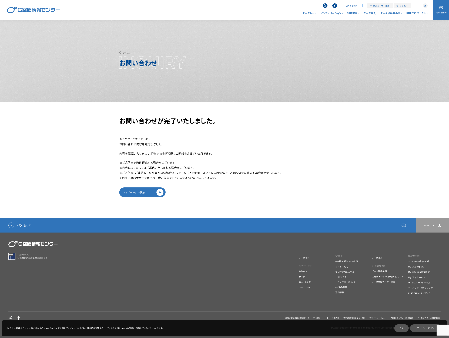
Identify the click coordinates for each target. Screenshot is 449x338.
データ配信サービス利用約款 (429, 318)
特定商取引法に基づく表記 (354, 318)
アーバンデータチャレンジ (420, 288)
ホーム (126, 52)
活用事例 (339, 292)
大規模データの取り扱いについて (388, 276)
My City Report (416, 266)
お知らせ (303, 271)
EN (425, 5)
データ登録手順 (379, 271)
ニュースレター (306, 282)
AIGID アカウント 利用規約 (402, 318)
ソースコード (318, 318)
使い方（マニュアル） (344, 272)
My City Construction (419, 272)
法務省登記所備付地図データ (297, 318)
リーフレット (304, 287)
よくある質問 (351, 6)
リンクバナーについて (346, 282)
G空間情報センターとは (346, 261)
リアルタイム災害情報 (418, 261)
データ (302, 276)
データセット (309, 13)
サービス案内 (341, 266)
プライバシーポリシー (378, 318)
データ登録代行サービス (383, 282)
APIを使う (342, 277)
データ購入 (370, 13)
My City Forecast (416, 277)
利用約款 (335, 318)
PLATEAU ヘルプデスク (419, 293)
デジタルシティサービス (419, 282)
